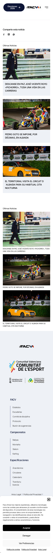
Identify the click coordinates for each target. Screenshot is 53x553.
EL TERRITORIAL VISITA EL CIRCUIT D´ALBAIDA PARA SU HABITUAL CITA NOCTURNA (24, 184)
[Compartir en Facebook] (5, 34)
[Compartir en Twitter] (10, 34)
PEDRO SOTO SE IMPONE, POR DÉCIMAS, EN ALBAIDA (21, 136)
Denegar (27, 535)
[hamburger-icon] (46, 7)
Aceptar (26, 528)
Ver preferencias (26, 543)
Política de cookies (13, 549)
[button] (48, 499)
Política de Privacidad (29, 549)
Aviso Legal (42, 549)
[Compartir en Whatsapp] (15, 34)
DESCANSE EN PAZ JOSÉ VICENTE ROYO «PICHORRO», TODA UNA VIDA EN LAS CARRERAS (26, 87)
